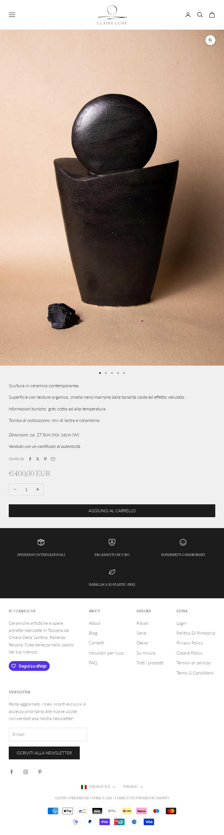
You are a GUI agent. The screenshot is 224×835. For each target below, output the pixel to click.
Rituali (143, 623)
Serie (141, 632)
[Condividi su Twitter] (38, 459)
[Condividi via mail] (53, 459)
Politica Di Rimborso (195, 632)
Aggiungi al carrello (112, 510)
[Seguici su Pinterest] (40, 772)
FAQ (93, 662)
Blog (93, 632)
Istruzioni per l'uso (106, 652)
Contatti (96, 642)
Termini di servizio (193, 662)
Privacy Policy (189, 642)
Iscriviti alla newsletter (44, 752)
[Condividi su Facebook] (30, 459)
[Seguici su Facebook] (11, 772)
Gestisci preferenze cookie (78, 798)
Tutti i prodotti (150, 662)
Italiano (130, 787)
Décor (142, 642)
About (94, 623)
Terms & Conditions (195, 672)
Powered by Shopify (152, 798)
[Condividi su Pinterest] (45, 459)
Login (181, 623)
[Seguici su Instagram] (25, 772)
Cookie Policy (189, 652)
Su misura (146, 652)
